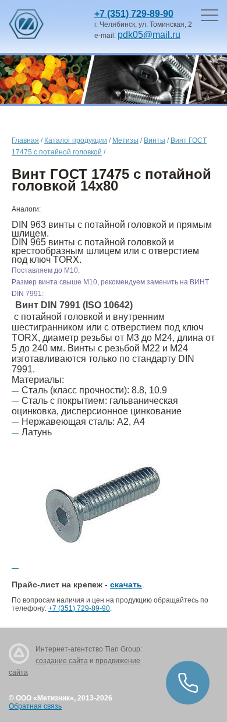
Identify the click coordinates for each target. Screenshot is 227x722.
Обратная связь (35, 706)
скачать (126, 584)
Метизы (125, 140)
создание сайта (62, 661)
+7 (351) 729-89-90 (133, 14)
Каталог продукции (75, 140)
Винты (154, 140)
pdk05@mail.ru (149, 35)
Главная (25, 140)
